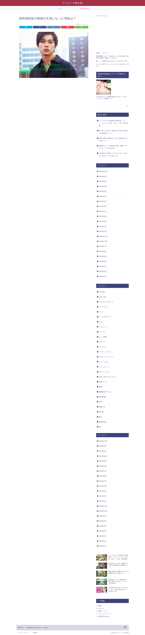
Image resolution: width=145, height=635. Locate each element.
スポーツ (102, 342)
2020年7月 (103, 246)
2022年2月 (103, 196)
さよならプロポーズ (106, 302)
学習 (100, 402)
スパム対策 (103, 337)
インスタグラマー (105, 317)
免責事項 (35, 632)
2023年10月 (103, 186)
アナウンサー (103, 307)
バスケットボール (105, 352)
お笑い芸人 (103, 297)
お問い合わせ (84, 8)
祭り (100, 427)
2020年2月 (103, 271)
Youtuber (102, 292)
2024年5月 (103, 181)
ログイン (101, 608)
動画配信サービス (105, 392)
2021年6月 (103, 216)
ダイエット (103, 347)
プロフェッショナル (106, 357)
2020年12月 (103, 236)
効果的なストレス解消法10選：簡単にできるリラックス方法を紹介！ (113, 147)
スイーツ (102, 332)
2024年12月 (103, 171)
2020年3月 (103, 266)
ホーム (60, 8)
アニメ (101, 312)
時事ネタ (102, 407)
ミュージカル (103, 362)
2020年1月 (103, 276)
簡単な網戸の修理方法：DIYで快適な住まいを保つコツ (113, 140)
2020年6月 (103, 251)
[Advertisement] (112, 33)
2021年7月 (103, 211)
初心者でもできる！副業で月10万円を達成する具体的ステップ (113, 132)
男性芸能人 (103, 422)
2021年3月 (103, 221)
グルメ (101, 322)
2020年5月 (103, 256)
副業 (100, 387)
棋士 (100, 417)
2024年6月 (103, 176)
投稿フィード (103, 611)
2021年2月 (103, 226)
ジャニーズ (103, 327)
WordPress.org (103, 616)
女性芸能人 (103, 397)
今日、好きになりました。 (108, 377)
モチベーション (104, 372)
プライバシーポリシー (24, 632)
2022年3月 (103, 191)
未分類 (101, 412)
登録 (99, 606)
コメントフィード (104, 614)
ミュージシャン (104, 367)
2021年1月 (103, 231)
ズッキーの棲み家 (72, 2)
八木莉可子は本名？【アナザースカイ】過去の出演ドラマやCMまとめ (113, 155)
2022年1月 (103, 201)
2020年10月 (103, 241)
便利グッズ (103, 382)
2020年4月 (103, 261)
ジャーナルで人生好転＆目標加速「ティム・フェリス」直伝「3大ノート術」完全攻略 (113, 123)
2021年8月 (103, 206)
